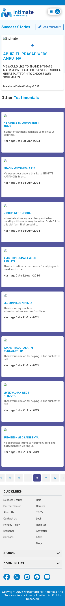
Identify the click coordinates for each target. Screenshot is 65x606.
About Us (8, 512)
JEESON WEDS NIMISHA (18, 303)
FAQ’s (39, 537)
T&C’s (39, 512)
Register (41, 524)
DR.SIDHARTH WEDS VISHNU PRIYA (21, 125)
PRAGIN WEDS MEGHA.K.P (19, 168)
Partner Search (12, 506)
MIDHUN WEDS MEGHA (17, 213)
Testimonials (26, 97)
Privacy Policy (11, 524)
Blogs (39, 543)
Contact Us (10, 518)
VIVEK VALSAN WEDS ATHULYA (16, 394)
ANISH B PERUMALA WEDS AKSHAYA (20, 260)
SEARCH (9, 553)
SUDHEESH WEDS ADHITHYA (21, 437)
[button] (32, 45)
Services (8, 537)
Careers (40, 506)
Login (39, 518)
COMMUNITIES (13, 563)
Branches (8, 531)
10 (55, 477)
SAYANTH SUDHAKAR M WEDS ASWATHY (18, 349)
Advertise (41, 531)
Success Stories (12, 500)
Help (38, 500)
